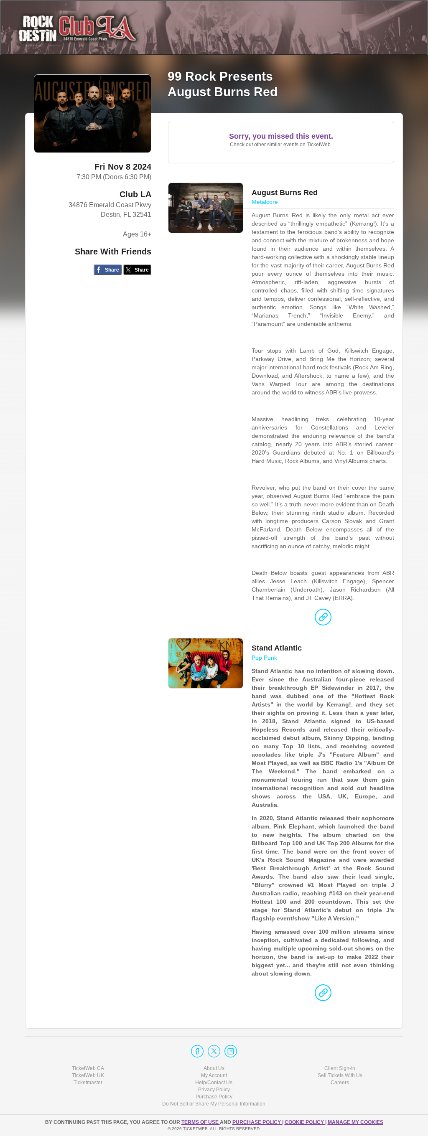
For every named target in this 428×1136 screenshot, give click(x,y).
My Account (214, 1075)
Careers (340, 1082)
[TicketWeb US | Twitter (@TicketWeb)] (214, 1051)
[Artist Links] (323, 619)
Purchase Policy (214, 1097)
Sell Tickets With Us (340, 1075)
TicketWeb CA (88, 1068)
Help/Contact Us (213, 1082)
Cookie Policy (305, 1122)
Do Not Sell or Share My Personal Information (213, 1104)
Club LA (135, 194)
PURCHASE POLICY (257, 1122)
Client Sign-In (339, 1068)
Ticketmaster (88, 1082)
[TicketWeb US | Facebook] (197, 1051)
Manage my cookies (355, 1122)
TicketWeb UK (88, 1075)
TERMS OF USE (200, 1122)
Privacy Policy (214, 1090)
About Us (214, 1068)
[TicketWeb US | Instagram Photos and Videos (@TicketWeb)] (230, 1051)
